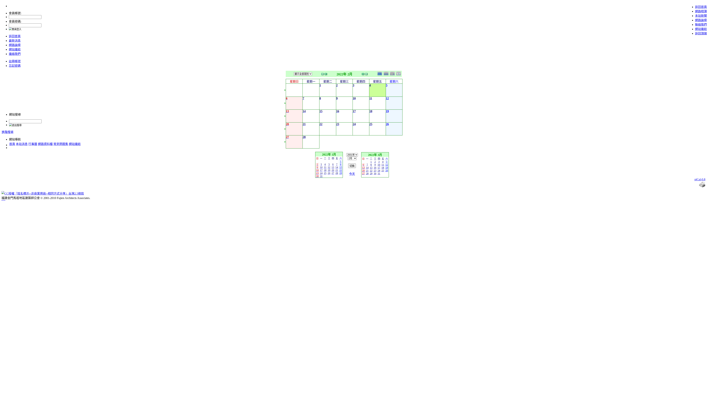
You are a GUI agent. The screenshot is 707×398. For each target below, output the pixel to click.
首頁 (12, 144)
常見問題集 (60, 144)
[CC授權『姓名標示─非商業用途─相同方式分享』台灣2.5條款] (42, 193)
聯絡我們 (701, 24)
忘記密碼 (15, 65)
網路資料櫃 (45, 144)
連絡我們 (15, 53)
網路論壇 (701, 20)
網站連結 (701, 29)
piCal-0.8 (699, 179)
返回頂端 (701, 33)
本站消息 (22, 144)
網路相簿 (701, 11)
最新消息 (15, 40)
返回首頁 (701, 6)
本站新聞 (701, 15)
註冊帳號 (15, 61)
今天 (352, 173)
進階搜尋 (7, 132)
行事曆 (32, 144)
